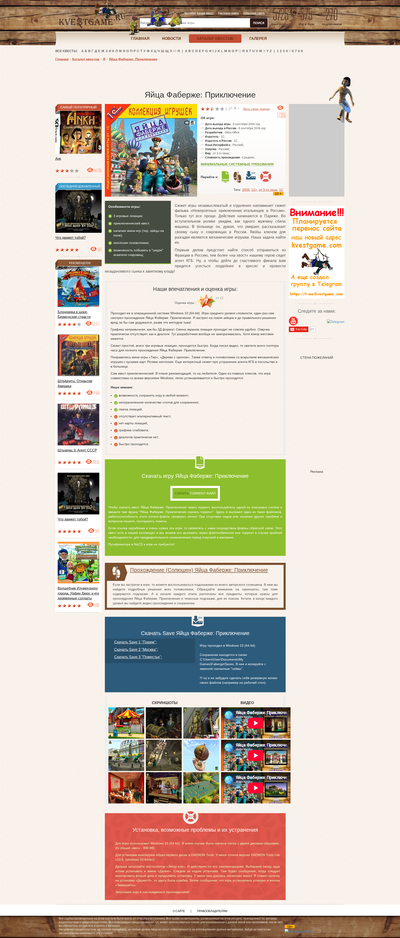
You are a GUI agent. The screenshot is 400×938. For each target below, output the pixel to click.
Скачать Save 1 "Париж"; (135, 642)
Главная (62, 59)
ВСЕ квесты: (66, 51)
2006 (246, 190)
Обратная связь (254, 13)
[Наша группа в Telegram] (335, 321)
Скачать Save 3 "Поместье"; (138, 657)
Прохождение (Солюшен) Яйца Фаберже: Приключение (199, 570)
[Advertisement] (139, 74)
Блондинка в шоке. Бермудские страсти (74, 314)
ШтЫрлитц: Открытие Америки (75, 383)
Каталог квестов (85, 59)
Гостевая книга (228, 13)
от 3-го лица (268, 190)
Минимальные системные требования (237, 164)
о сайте (179, 911)
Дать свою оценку (256, 109)
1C (281, 190)
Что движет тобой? (70, 237)
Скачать (195, 493)
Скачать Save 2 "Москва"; (136, 650)
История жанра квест (199, 13)
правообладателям (212, 911)
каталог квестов (215, 39)
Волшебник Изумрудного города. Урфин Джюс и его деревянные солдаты (78, 593)
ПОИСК (259, 23)
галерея (258, 39)
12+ (254, 190)
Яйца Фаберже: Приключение (133, 59)
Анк (58, 159)
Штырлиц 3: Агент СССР (77, 450)
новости (171, 39)
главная (140, 39)
